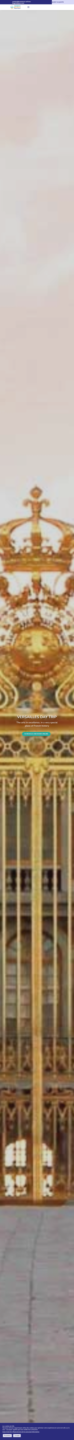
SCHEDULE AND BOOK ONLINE (36, 734)
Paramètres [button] (7, 1435)
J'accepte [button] (17, 1435)
